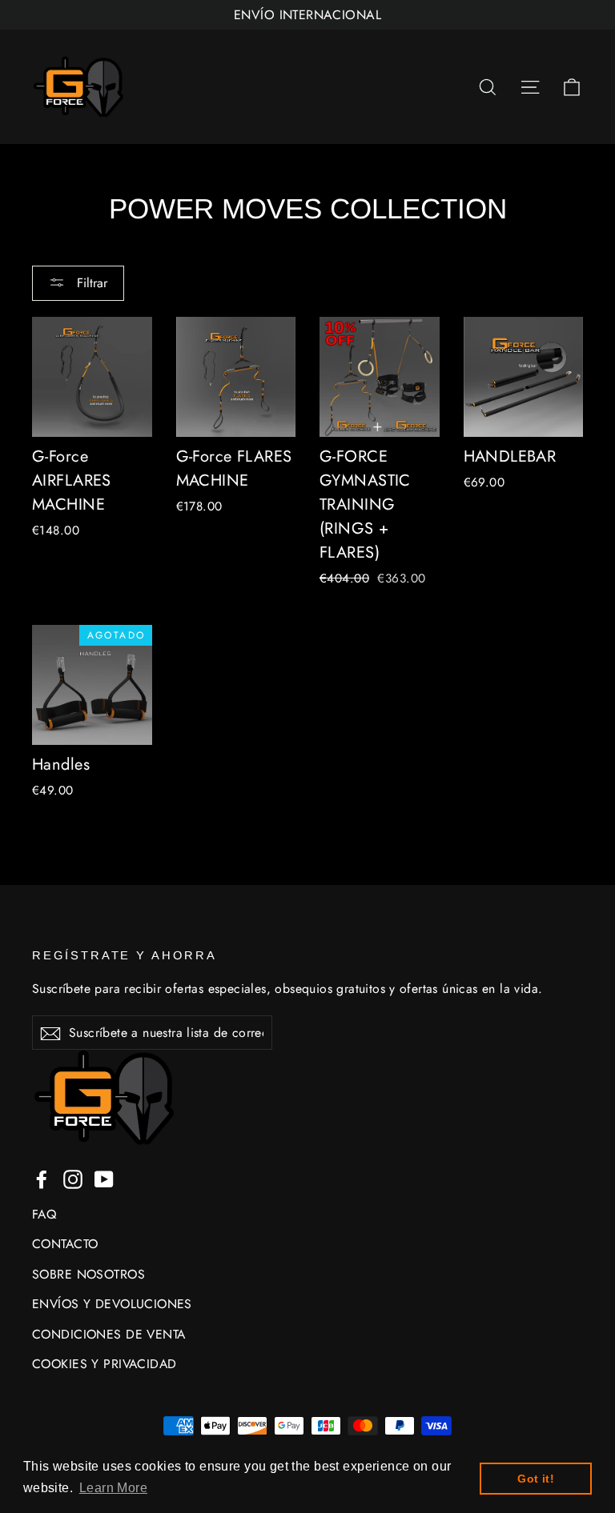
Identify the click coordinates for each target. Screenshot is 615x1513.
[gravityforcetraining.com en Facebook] (41, 1178)
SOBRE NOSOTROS (88, 1274)
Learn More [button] (113, 1488)
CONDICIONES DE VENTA (109, 1334)
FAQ (44, 1214)
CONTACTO (65, 1244)
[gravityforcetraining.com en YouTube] (104, 1178)
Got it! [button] (535, 1478)
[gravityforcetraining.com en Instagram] (72, 1178)
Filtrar (90, 283)
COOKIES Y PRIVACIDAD (104, 1364)
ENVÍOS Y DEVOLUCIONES (112, 1304)
